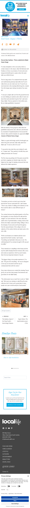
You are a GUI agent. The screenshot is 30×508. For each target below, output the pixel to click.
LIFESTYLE (5, 451)
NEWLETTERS (6, 459)
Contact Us (5, 471)
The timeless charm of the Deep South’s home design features (7, 320)
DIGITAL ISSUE (6, 462)
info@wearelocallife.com (8, 439)
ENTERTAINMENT (7, 456)
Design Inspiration (6, 310)
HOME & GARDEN (7, 448)
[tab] (13, 368)
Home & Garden (4, 36)
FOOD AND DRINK (7, 446)
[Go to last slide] (4, 352)
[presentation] (15, 346)
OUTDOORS (5, 454)
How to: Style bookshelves (11, 358)
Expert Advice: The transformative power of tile (22, 320)
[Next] (25, 352)
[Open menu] (28, 15)
